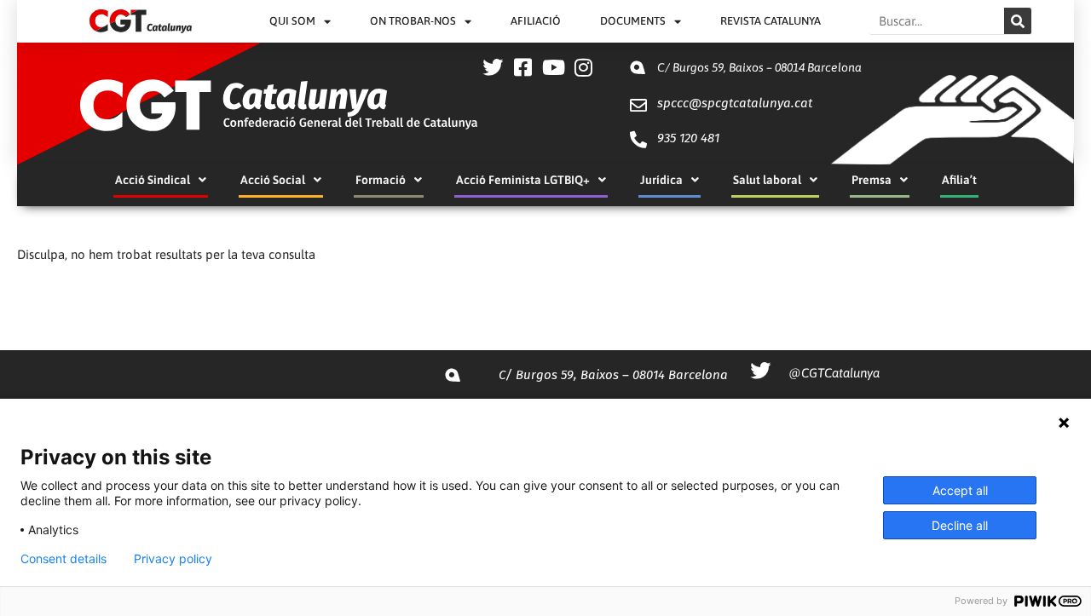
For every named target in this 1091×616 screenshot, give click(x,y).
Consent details (63, 559)
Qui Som (292, 20)
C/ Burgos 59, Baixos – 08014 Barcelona (759, 67)
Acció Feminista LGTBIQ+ (523, 180)
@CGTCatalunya (834, 373)
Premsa (871, 180)
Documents (633, 20)
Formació (380, 180)
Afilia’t (959, 180)
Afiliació (536, 20)
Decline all (960, 525)
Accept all (960, 490)
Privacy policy (173, 559)
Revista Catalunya (770, 20)
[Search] (1017, 21)
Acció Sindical (152, 180)
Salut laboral (767, 180)
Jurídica (661, 180)
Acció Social (272, 180)
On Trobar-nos (413, 20)
